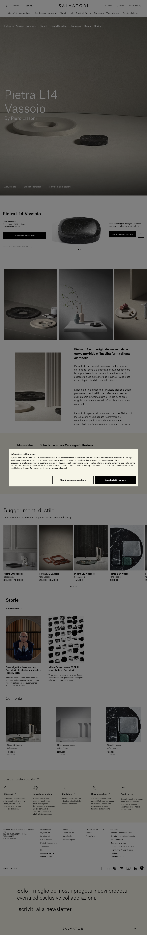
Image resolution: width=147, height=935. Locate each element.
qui (89, 465)
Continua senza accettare (73, 480)
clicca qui (63, 468)
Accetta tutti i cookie (115, 480)
